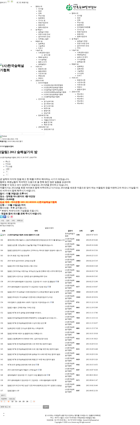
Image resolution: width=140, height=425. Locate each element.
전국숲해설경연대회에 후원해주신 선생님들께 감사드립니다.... (35, 318)
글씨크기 (3, 2)
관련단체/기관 (43, 127)
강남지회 (47, 113)
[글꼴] (8, 169)
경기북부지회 (49, 104)
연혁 (40, 13)
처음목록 (4, 399)
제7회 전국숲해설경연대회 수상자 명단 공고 (28, 323)
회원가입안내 (43, 23)
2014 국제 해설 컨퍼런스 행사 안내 (24, 266)
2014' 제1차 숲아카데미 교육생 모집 (20, 261)
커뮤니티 (39, 67)
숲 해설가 (39, 30)
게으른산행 (48, 118)
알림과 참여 (81, 89)
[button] (8, 2)
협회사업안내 (82, 36)
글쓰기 (3, 395)
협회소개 (39, 6)
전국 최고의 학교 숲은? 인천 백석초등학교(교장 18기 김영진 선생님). (37, 385)
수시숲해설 (42, 60)
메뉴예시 (80, 94)
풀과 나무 (15, 391)
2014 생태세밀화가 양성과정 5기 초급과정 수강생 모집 (27, 287)
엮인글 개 (11, 223)
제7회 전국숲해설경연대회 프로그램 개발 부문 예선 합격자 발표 (35, 349)
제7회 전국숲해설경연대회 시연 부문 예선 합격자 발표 (32, 344)
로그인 (19, 2)
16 (27, 401)
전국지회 (41, 99)
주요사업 (41, 16)
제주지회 (47, 108)
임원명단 (41, 18)
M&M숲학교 (81, 55)
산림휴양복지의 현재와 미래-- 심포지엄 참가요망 (30, 339)
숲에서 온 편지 (82, 57)
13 (16, 401)
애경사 (79, 87)
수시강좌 (80, 73)
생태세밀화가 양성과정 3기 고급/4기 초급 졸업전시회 (27, 375)
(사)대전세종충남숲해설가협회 (55, 92)
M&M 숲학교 (43, 57)
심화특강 (41, 44)
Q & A (79, 76)
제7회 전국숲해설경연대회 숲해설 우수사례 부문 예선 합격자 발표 (36, 354)
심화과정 (80, 69)
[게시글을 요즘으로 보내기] (11, 216)
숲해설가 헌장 (43, 32)
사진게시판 (42, 74)
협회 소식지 (42, 62)
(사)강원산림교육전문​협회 (53, 85)
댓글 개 (3, 223)
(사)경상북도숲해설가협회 (53, 87)
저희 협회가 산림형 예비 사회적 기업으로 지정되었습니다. (29, 302)
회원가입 (25, 2)
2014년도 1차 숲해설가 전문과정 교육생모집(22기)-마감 (32, 297)
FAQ (78, 48)
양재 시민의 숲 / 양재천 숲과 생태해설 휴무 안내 (29, 276)
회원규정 (41, 25)
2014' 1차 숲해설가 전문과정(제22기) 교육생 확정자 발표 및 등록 (35, 292)
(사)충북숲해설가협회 (52, 97)
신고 (8, 162)
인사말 (40, 9)
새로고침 (12, 399)
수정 (2, 220)
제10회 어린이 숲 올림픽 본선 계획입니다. (27, 334)
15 (23, 401)
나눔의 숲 (39, 50)
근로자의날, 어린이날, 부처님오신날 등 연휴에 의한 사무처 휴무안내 (37, 271)
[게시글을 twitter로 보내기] (1, 216)
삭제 (13, 220)
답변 (7, 220)
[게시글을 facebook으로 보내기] (4, 216)
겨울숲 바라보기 (50, 120)
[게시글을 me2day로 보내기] (8, 216)
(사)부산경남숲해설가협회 (53, 94)
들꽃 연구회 (48, 122)
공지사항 (47, 55)
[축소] (6, 174)
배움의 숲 (39, 41)
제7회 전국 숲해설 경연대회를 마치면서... (27, 313)
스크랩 (9, 166)
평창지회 (47, 111)
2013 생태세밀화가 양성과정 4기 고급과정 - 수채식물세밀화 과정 (31, 380)
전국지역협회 (43, 83)
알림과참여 (42, 71)
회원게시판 (42, 69)
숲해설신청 (81, 62)
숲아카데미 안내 (44, 37)
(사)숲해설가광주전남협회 (53, 90)
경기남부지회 (49, 101)
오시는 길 (41, 20)
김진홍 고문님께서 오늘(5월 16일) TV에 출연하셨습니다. (32, 245)
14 (20, 401)
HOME (2, 146)
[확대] (6, 171)
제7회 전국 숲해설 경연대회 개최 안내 (21, 365)
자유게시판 (81, 85)
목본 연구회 (48, 125)
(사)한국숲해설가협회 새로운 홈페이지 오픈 (23, 235)
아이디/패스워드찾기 (15, 141)
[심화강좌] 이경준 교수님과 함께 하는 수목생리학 (25, 328)
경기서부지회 (49, 106)
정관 (40, 11)
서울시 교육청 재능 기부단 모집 (23, 308)
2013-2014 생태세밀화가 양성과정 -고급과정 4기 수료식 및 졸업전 (31, 282)
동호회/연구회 (43, 115)
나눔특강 (41, 46)
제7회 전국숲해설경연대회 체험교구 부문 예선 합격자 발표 (33, 359)
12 (12, 401)
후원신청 (41, 76)
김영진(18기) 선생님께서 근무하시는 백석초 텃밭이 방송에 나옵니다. (37, 250)
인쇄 (9, 164)
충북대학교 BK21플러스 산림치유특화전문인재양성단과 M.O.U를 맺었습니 (35, 240)
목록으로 (20, 220)
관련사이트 (40, 80)
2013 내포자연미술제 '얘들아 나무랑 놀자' (23, 370)
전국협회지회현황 (83, 27)
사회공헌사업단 (44, 53)
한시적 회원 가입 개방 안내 (17, 256)
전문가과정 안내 (44, 34)
